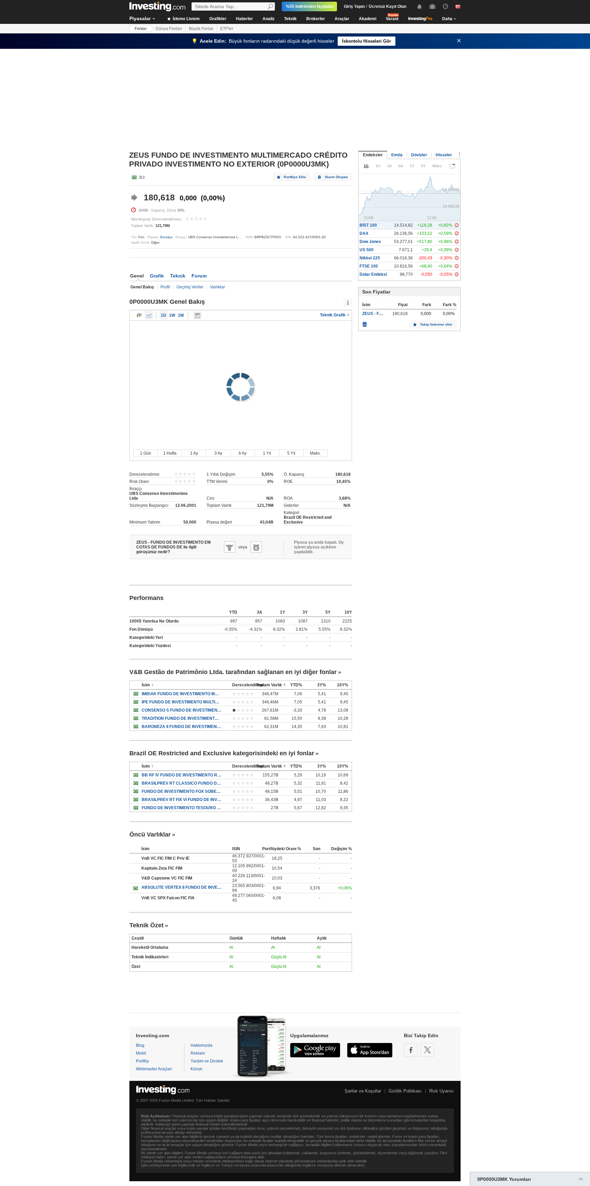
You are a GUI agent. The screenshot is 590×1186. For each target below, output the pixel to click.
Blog (140, 1045)
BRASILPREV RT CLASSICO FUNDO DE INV (182, 783)
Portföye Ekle (295, 177)
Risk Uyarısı (441, 1091)
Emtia (397, 155)
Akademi (367, 18)
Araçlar (342, 18)
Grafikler (217, 18)
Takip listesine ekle (436, 324)
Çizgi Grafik (149, 315)
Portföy (142, 1061)
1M (181, 315)
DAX (364, 233)
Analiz (269, 18)
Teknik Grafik (333, 315)
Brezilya (166, 237)
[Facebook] (411, 1050)
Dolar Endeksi (373, 274)
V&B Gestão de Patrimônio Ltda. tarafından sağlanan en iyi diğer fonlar (233, 672)
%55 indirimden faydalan (310, 6)
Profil (165, 287)
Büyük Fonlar (201, 28)
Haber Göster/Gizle (197, 315)
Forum (199, 275)
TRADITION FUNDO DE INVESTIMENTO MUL (182, 718)
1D (163, 315)
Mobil (141, 1053)
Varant (392, 18)
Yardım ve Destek (207, 1061)
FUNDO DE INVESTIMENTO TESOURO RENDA (182, 807)
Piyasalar (140, 18)
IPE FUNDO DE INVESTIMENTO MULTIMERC (182, 702)
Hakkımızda (201, 1045)
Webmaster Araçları (154, 1069)
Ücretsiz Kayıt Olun (387, 6)
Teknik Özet (146, 925)
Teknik (290, 18)
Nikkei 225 (370, 258)
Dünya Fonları (169, 28)
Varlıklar (217, 287)
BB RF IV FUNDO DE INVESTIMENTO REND (182, 775)
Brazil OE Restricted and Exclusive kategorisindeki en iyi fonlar (221, 753)
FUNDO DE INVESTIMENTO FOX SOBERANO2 (182, 791)
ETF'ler (226, 28)
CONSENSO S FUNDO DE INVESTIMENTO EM (182, 710)
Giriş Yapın (354, 6)
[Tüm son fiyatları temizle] (364, 322)
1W (172, 315)
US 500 (367, 249)
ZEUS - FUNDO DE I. (381, 313)
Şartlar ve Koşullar (363, 1091)
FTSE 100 (369, 266)
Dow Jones (370, 241)
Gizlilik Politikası (405, 1091)
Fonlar (141, 28)
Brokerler (315, 18)
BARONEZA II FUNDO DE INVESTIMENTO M (182, 726)
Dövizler (419, 155)
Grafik (157, 275)
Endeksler (373, 155)
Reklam (198, 1053)
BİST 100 (368, 225)
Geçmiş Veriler (190, 287)
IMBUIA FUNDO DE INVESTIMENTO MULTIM (182, 693)
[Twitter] (427, 1050)
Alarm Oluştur (336, 177)
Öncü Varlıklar (150, 834)
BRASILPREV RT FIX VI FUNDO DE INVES (182, 799)
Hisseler (444, 155)
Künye (196, 1069)
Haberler (244, 18)
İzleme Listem (186, 18)
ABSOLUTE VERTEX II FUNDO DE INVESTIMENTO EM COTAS (181, 887)
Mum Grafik (139, 315)
